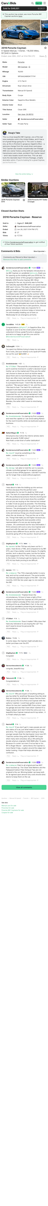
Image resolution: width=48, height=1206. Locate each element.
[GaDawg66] (3, 346)
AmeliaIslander (12, 364)
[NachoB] (3, 484)
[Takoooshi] (3, 678)
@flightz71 (23, 327)
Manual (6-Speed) (15, 798)
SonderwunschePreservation (32, 119)
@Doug (9, 271)
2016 (42, 798)
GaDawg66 (10, 346)
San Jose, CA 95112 (25, 114)
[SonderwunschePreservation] (19, 119)
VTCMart (9, 618)
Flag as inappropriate (28, 318)
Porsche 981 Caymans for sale (13, 810)
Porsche (21, 62)
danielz (9, 570)
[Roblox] (3, 638)
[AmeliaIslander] (3, 363)
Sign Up (38, 3)
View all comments (24, 787)
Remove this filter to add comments (17, 259)
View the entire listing (23, 174)
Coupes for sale (7, 812)
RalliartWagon (11, 433)
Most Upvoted (39, 251)
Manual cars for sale (9, 805)
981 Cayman (22, 67)
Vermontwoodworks (14, 665)
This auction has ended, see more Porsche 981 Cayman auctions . (23, 15)
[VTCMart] (3, 618)
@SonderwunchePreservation (18, 337)
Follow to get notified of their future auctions (25, 243)
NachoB (9, 485)
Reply (14, 318)
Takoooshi (10, 678)
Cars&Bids (10, 324)
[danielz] (3, 570)
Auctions (4, 798)
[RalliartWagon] (3, 433)
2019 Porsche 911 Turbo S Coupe (37, 201)
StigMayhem (11, 543)
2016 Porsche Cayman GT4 (10, 201)
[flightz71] (16, 223)
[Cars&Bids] (3, 324)
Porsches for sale (8, 808)
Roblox (8, 638)
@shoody (33, 273)
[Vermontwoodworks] (3, 665)
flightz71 (20, 223)
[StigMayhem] (3, 543)
